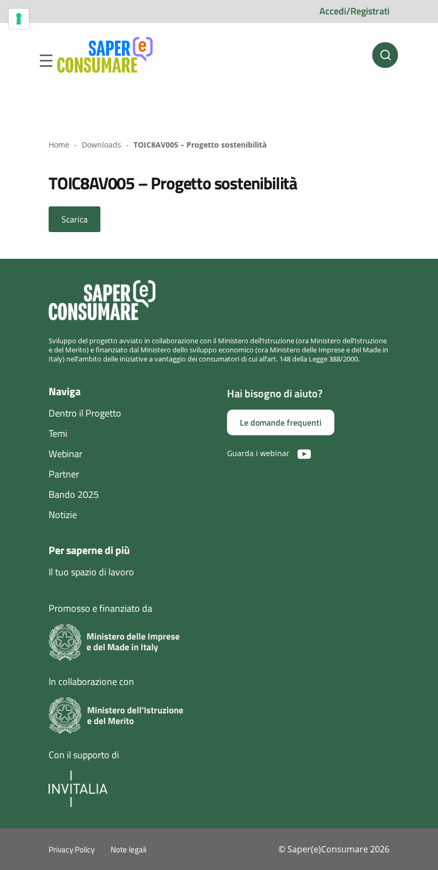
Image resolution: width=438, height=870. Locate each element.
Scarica (74, 219)
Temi (58, 433)
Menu (46, 61)
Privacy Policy (72, 849)
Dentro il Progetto (85, 413)
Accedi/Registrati (354, 11)
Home (59, 145)
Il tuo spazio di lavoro (91, 572)
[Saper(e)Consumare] (105, 55)
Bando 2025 (74, 494)
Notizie (63, 514)
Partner (64, 474)
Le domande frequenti (281, 422)
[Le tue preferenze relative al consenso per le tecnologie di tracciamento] (19, 19)
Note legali (128, 849)
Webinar (65, 453)
